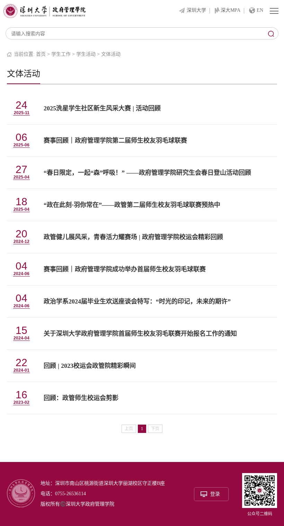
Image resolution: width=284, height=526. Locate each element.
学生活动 (86, 54)
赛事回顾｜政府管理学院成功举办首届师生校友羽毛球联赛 (125, 269)
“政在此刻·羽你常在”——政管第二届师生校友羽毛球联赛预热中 (132, 204)
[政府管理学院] (44, 10)
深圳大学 (196, 10)
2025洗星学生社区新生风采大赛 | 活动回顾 (102, 108)
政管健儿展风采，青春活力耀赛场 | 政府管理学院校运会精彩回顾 (133, 237)
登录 (215, 494)
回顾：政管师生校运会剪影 (81, 397)
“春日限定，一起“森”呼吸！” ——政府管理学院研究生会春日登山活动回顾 (147, 172)
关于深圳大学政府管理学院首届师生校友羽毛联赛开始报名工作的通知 (140, 333)
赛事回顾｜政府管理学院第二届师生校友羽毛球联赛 (115, 140)
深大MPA (230, 10)
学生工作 (61, 54)
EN (260, 10)
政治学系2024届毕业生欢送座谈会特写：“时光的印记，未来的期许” (137, 301)
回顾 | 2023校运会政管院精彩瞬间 (90, 365)
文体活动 (111, 54)
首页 (41, 54)
